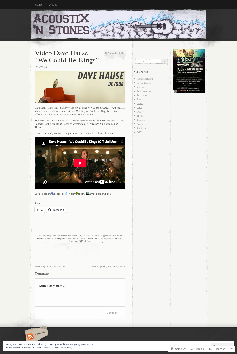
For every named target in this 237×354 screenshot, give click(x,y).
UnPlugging (142, 128)
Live (139, 99)
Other (139, 111)
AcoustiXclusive (145, 78)
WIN (139, 132)
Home (38, 4)
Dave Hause (117, 235)
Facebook (59, 194)
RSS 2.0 (82, 241)
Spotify (81, 194)
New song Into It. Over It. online (50, 266)
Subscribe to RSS (35, 337)
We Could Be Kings (53, 238)
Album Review (144, 82)
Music (76, 238)
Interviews (142, 95)
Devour (40, 238)
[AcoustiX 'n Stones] (118, 24)
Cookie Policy (66, 347)
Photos (140, 115)
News (83, 238)
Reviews (141, 119)
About (53, 4)
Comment (112, 312)
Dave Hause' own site (100, 194)
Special (140, 123)
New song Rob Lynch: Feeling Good (108, 266)
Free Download (144, 91)
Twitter (71, 194)
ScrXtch (42, 66)
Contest (140, 86)
